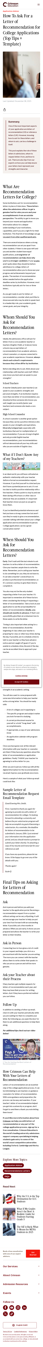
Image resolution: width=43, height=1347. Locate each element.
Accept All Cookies (21, 682)
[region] (21, 673)
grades (37, 261)
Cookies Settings (21, 676)
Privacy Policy (33, 1331)
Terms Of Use (7, 1331)
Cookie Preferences (20, 1331)
